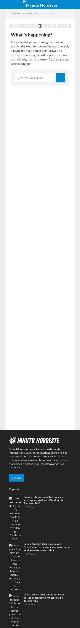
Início (12, 13)
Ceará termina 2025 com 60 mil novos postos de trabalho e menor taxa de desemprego (43, 597)
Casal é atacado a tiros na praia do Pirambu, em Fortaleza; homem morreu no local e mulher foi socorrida (46, 547)
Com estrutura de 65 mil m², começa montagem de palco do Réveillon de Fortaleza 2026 (43, 500)
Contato (16, 478)
